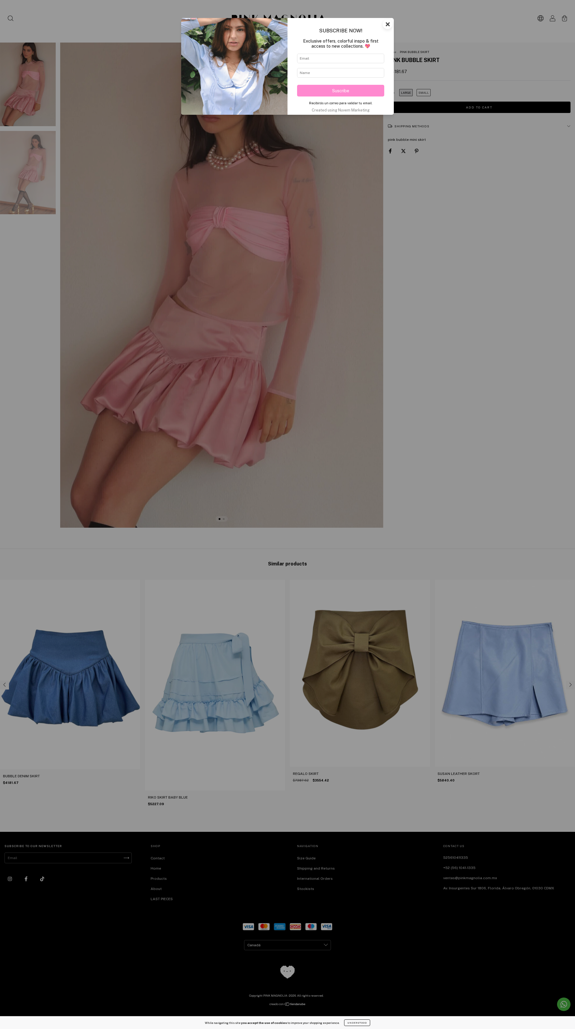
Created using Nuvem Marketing (341, 110)
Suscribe (340, 90)
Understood (357, 1022)
